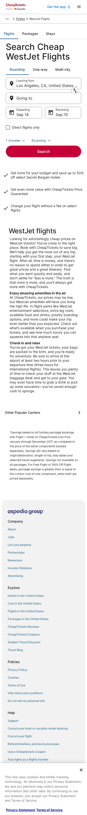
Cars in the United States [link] (24, 603)
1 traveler (13, 140)
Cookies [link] (13, 677)
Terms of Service (49, 810)
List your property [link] (19, 545)
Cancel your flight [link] (20, 736)
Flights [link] (20, 19)
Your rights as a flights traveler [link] (28, 759)
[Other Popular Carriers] (43, 412)
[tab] (9, 33)
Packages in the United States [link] (28, 619)
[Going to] (43, 98)
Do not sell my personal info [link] (26, 701)
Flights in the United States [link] (26, 611)
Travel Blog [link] (15, 650)
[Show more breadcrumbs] (7, 19)
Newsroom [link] (15, 560)
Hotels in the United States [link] (26, 595)
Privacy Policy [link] (17, 670)
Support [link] (13, 720)
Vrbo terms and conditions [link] (25, 693)
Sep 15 (62, 114)
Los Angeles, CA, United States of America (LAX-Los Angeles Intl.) (48, 85)
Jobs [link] (11, 537)
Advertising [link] (15, 576)
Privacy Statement (20, 810)
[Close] (81, 770)
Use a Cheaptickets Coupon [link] (27, 751)
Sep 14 (22, 114)
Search (43, 151)
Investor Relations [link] (20, 568)
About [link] (12, 529)
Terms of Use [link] (16, 685)
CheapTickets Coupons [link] (24, 634)
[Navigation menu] (79, 7)
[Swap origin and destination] (74, 90)
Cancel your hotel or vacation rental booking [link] (38, 728)
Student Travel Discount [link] (24, 642)
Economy (39, 140)
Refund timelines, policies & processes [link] (33, 744)
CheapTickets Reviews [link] (23, 626)
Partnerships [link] (16, 552)
